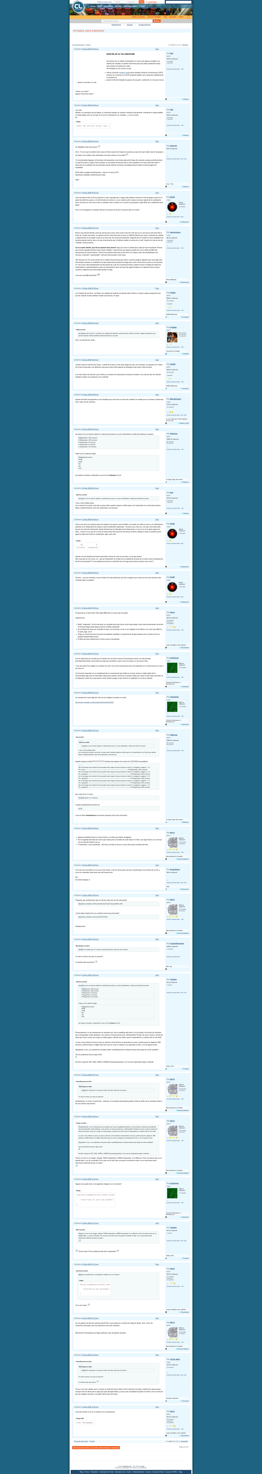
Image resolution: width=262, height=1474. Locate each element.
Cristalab (141, 1466)
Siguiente (185, 45)
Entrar (141, 2)
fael (171, 53)
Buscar (157, 21)
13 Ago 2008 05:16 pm (90, 488)
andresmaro (175, 232)
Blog (99, 6)
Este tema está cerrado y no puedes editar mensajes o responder (96, 1448)
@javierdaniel (185, 647)
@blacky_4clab (184, 423)
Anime (181, 17)
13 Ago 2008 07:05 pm (90, 608)
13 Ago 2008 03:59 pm (90, 395)
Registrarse (116, 25)
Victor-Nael (175, 1359)
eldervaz (173, 434)
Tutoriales (108, 6)
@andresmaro (185, 282)
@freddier (186, 353)
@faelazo (186, 99)
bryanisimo (175, 869)
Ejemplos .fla (120, 1472)
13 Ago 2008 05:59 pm (90, 573)
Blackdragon (175, 399)
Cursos (118, 6)
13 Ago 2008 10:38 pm (90, 828)
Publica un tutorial (138, 17)
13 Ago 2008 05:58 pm (90, 519)
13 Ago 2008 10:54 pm (90, 975)
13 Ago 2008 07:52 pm (90, 654)
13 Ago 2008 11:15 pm (90, 1264)
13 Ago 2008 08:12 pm (90, 693)
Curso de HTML (171, 1472)
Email (182, 158)
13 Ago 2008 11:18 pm (90, 1355)
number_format (124, 72)
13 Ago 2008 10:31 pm (90, 730)
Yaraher (173, 979)
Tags (165, 17)
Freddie (173, 327)
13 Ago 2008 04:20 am (90, 193)
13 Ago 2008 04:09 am (90, 105)
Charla (88, 45)
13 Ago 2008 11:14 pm (90, 1223)
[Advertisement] (131, 38)
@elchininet (185, 686)
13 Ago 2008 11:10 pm (90, 1179)
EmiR (172, 197)
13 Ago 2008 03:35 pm (90, 360)
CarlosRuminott (177, 944)
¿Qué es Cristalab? (154, 17)
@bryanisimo (185, 889)
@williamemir (185, 222)
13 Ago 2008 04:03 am (90, 49)
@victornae (185, 1401)
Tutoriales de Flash (107, 1472)
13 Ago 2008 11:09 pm (90, 1116)
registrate (152, 2)
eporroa (173, 146)
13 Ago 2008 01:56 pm (90, 288)
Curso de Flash (158, 1472)
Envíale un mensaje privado (173, 68)
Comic (142, 6)
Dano (172, 612)
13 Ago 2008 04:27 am (90, 228)
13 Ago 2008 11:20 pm (90, 1407)
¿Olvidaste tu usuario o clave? (104, 1)
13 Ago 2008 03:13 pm (90, 323)
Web (182, 68)
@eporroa (186, 186)
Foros (92, 6)
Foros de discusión (78, 45)
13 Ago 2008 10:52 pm (90, 895)
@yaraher (186, 1068)
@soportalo (185, 317)
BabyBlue (127, 1466)
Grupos (130, 25)
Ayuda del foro (144, 25)
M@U (172, 833)
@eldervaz (185, 482)
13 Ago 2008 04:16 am (90, 141)
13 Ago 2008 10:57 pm (90, 1075)
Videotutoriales (130, 6)
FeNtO (173, 293)
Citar (157, 49)
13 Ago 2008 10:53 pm (90, 939)
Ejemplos (172, 17)
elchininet (174, 658)
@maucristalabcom (183, 859)
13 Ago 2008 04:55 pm (90, 429)
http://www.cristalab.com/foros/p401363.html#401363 (94, 702)
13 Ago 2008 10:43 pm (90, 865)
